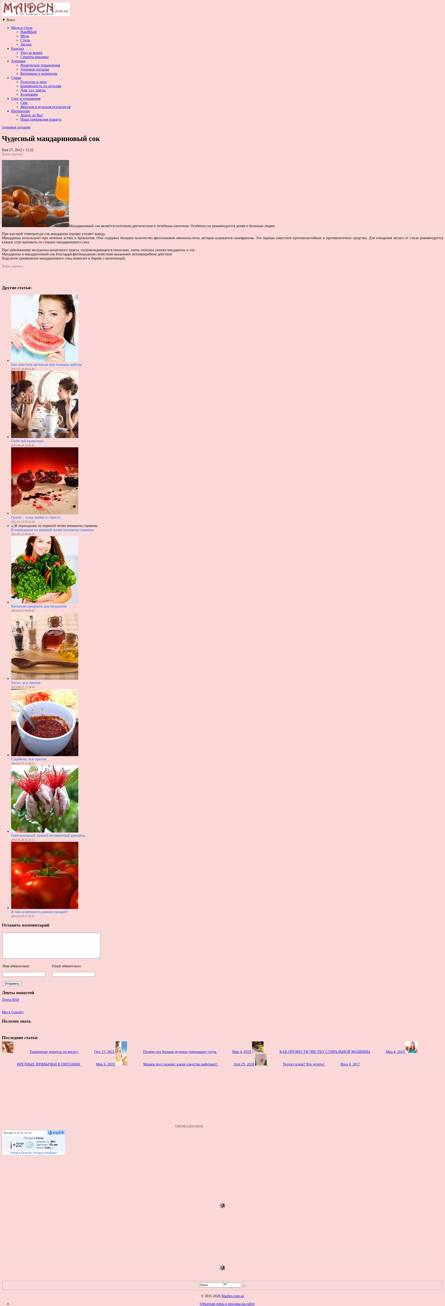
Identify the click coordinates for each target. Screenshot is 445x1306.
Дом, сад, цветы (33, 90)
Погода (8, 1132)
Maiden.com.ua (232, 1296)
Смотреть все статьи (189, 1125)
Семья (16, 78)
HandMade (28, 32)
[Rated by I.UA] (233, 1287)
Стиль (25, 40)
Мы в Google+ (13, 1012)
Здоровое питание (34, 69)
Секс (24, 103)
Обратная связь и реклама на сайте (227, 1304)
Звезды (26, 44)
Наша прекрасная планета (40, 119)
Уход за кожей (31, 53)
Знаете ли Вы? (31, 115)
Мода (24, 36)
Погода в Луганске (21, 1152)
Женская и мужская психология (45, 107)
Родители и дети (33, 82)
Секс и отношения (25, 98)
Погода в (34, 1138)
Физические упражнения (40, 65)
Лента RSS (10, 1000)
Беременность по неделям (40, 86)
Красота (17, 48)
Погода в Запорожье (45, 1152)
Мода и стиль (21, 28)
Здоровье (18, 61)
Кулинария (29, 94)
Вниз (8, 20)
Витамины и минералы (38, 73)
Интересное (20, 111)
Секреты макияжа (34, 57)
